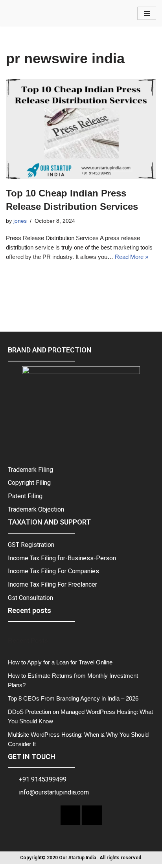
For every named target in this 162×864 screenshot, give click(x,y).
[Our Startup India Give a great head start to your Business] (29, 13)
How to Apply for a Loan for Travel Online (60, 662)
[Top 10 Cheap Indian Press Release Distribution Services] (81, 129)
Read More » (131, 256)
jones (20, 221)
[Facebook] (70, 815)
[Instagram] (92, 815)
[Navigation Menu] (147, 13)
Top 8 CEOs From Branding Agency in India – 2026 (73, 698)
